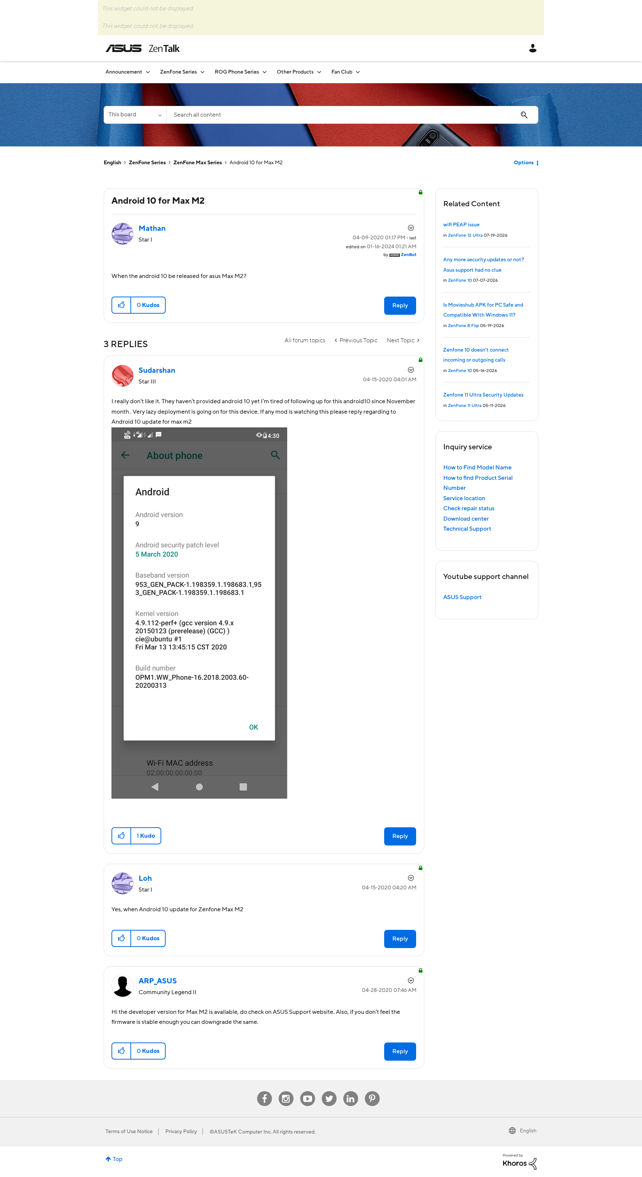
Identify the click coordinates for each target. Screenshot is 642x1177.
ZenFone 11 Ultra (465, 405)
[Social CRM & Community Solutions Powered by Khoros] (519, 1161)
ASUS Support (462, 597)
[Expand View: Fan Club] (357, 72)
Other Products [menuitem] (295, 72)
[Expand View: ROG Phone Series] (264, 72)
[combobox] (352, 115)
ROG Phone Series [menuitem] (237, 72)
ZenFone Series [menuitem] (178, 72)
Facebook (264, 1091)
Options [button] (524, 162)
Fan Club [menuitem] (341, 72)
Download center (466, 519)
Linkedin (351, 1091)
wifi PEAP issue (461, 225)
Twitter (329, 1091)
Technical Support (467, 529)
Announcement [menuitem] (124, 72)
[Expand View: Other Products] (319, 72)
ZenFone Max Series (198, 162)
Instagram (286, 1091)
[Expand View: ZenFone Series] (202, 72)
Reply (400, 305)
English (112, 162)
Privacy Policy (181, 1131)
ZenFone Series (147, 162)
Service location (464, 498)
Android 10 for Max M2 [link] (256, 162)
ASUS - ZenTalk (143, 48)
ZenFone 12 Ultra (465, 235)
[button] (121, 305)
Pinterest (372, 1091)
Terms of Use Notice (129, 1131)
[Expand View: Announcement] (148, 72)
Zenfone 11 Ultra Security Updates (483, 395)
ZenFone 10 (460, 280)
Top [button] (118, 1159)
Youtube (308, 1091)
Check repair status (469, 508)
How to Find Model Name (477, 467)
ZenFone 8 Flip (463, 326)
